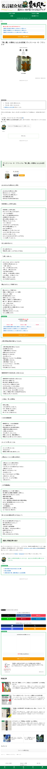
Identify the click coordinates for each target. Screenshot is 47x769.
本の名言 (3, 609)
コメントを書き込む (23, 750)
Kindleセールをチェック (23, 335)
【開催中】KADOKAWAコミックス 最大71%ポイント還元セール (15, 32)
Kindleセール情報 (23, 763)
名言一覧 (38, 763)
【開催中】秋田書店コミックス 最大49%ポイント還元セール (14, 30)
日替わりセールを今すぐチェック (23, 658)
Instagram (21, 553)
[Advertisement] (23, 90)
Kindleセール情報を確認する (23, 36)
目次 (22, 135)
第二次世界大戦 (15, 609)
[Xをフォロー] (35, 625)
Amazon (22, 175)
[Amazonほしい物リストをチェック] (35, 629)
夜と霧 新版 (16, 171)
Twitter (16, 553)
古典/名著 (9, 609)
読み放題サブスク (23, 765)
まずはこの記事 (9, 763)
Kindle (16, 175)
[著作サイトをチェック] (12, 625)
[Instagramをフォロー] (12, 629)
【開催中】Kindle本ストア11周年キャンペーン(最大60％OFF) (15, 328)
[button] (43, 395)
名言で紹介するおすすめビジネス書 (13, 568)
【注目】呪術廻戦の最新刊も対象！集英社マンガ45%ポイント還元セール (17, 326)
